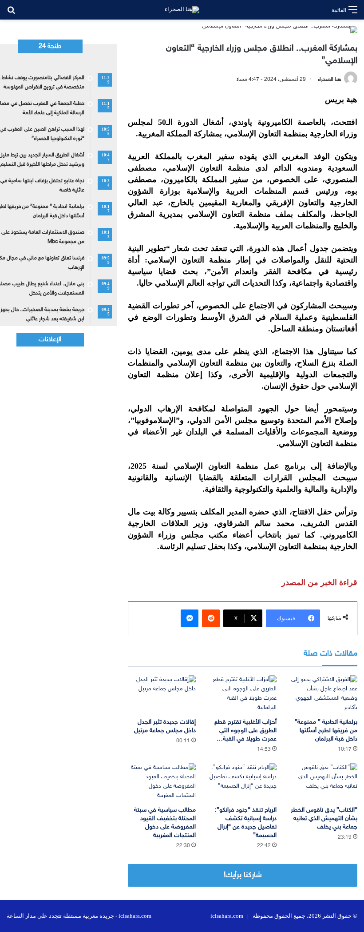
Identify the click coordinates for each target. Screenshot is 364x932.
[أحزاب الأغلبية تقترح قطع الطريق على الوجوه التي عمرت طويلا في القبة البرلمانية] (243, 694)
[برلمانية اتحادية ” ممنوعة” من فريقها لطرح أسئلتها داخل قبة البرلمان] (323, 694)
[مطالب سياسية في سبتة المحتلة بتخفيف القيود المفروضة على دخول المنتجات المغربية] (161, 782)
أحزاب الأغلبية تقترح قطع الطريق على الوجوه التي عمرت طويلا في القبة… (245, 730)
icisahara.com (226, 915)
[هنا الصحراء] (182, 9)
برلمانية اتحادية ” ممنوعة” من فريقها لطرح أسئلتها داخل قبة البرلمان (326, 730)
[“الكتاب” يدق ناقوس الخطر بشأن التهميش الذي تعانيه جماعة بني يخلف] (323, 782)
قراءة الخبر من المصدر (319, 582)
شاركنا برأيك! (243, 875)
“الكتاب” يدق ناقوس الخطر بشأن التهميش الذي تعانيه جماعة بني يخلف (324, 818)
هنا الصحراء (329, 79)
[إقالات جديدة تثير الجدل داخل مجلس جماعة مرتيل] (161, 694)
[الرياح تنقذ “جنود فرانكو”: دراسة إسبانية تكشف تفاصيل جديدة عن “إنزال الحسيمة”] (243, 782)
